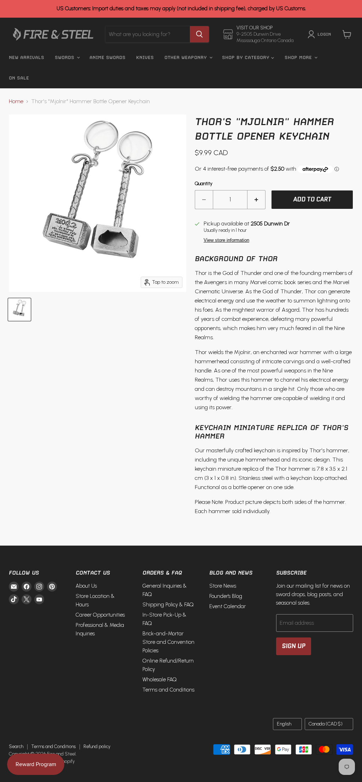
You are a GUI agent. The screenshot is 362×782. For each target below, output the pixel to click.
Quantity (203, 184)
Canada (326, 724)
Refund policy (96, 746)
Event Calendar (227, 606)
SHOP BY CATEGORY (246, 57)
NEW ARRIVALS (26, 57)
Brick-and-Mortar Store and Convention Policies (168, 642)
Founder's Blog (225, 596)
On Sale (19, 78)
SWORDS (65, 57)
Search (16, 746)
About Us (86, 586)
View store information (226, 240)
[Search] (199, 34)
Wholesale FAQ (159, 679)
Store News (222, 586)
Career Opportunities (100, 615)
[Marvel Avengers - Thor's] (19, 309)
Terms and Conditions (168, 690)
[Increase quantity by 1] (256, 199)
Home (16, 101)
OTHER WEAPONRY (186, 57)
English (284, 724)
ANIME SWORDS (107, 57)
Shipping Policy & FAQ (168, 604)
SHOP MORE (299, 57)
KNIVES (145, 57)
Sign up (293, 646)
